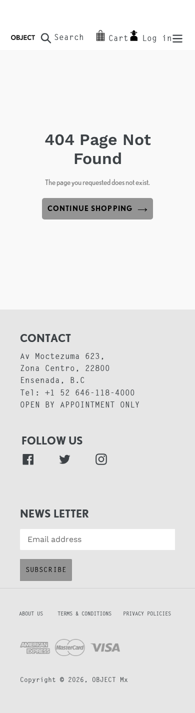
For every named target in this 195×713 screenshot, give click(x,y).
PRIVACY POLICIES (147, 614)
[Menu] (177, 37)
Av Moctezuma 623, (62, 357)
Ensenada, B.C (52, 381)
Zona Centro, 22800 (65, 369)
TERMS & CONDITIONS (89, 614)
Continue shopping (90, 208)
